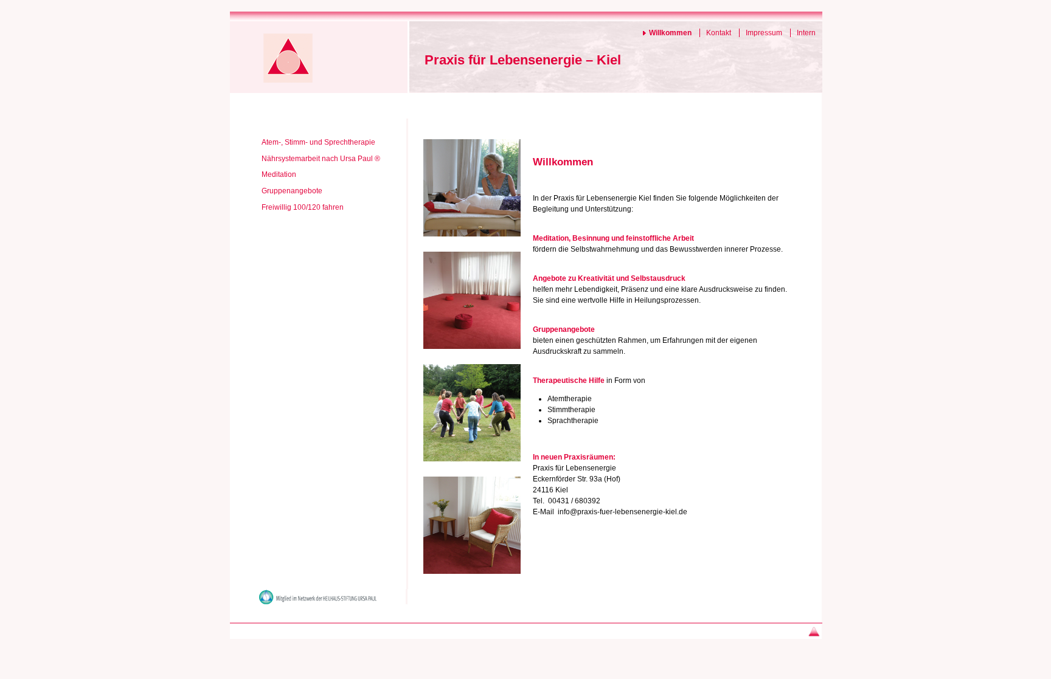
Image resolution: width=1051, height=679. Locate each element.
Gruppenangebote (292, 191)
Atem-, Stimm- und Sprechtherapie (318, 142)
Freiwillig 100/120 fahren (303, 207)
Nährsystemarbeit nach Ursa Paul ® (321, 158)
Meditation (279, 174)
